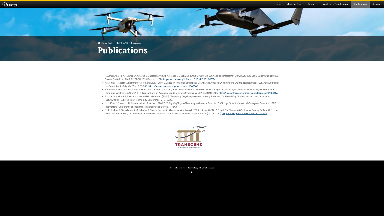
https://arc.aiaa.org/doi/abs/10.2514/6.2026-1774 (189, 79)
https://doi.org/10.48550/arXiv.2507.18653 (244, 113)
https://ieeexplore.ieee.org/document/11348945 (173, 86)
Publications (360, 4)
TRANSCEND (122, 43)
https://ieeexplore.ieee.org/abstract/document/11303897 (248, 92)
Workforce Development (336, 4)
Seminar (376, 4)
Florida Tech (106, 43)
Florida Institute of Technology (48, 4)
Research (312, 4)
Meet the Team (294, 4)
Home (278, 4)
